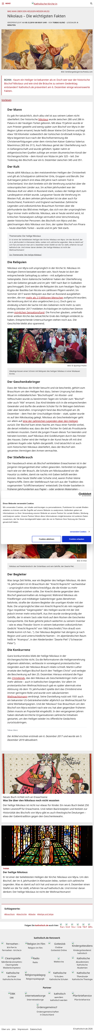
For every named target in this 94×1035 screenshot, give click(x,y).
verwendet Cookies (78, 532)
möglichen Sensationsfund (29, 312)
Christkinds (18, 678)
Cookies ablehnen (46, 539)
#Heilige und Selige (45, 914)
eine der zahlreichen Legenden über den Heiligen (50, 421)
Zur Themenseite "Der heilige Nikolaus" (25, 255)
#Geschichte (22, 914)
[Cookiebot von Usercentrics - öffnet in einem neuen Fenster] (80, 494)
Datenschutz (36, 1029)
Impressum (23, 1029)
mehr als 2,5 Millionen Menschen (44, 297)
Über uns (5, 1029)
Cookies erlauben (76, 539)
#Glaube (32, 914)
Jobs (14, 1029)
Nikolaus (43, 119)
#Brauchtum (9, 914)
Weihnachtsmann (17, 696)
